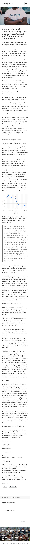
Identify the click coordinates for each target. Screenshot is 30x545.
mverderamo (17, 497)
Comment (22, 521)
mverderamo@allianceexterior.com (12, 457)
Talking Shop (7, 3)
